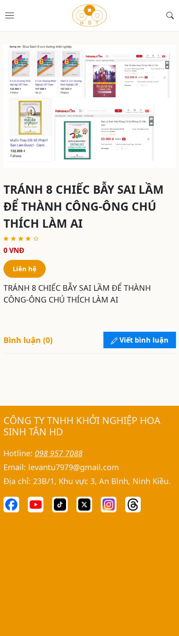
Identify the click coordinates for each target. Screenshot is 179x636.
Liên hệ (24, 268)
